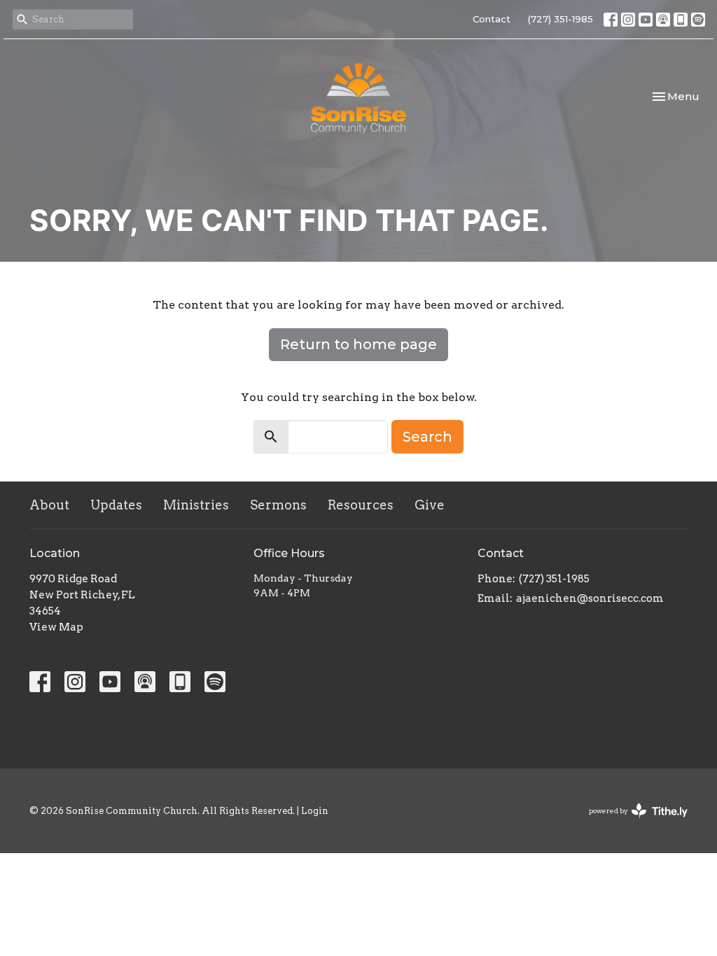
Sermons (278, 505)
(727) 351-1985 (560, 18)
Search (427, 436)
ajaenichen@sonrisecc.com (590, 598)
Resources (361, 505)
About (49, 505)
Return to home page (358, 344)
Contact (491, 18)
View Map (56, 627)
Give (430, 505)
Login (314, 811)
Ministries (196, 505)
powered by (631, 822)
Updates (116, 505)
